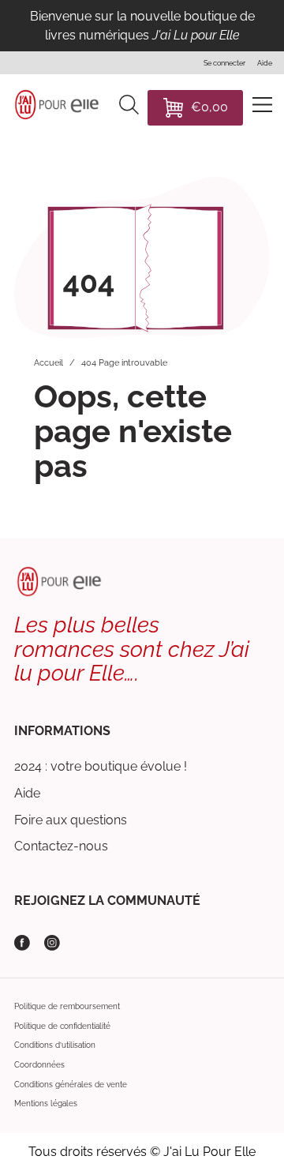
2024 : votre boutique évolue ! (100, 766)
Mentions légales (45, 1103)
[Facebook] (22, 943)
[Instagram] (52, 943)
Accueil (48, 362)
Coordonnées (39, 1064)
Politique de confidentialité (62, 1026)
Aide (27, 793)
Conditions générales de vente (70, 1084)
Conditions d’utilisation (54, 1045)
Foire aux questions (70, 820)
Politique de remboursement (67, 1006)
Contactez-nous (61, 846)
